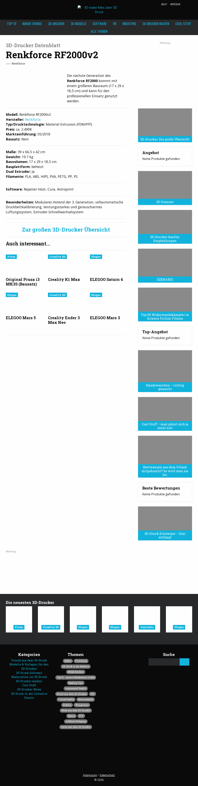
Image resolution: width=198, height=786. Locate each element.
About (164, 4)
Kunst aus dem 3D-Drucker (72, 693)
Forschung (81, 660)
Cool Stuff (183, 23)
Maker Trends (32, 23)
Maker (67, 660)
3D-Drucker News (29, 689)
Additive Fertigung (76, 721)
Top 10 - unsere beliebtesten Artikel (76, 677)
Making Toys (75, 682)
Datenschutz (107, 775)
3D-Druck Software (29, 673)
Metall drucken (76, 671)
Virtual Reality (66, 699)
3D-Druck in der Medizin (75, 666)
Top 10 (11, 23)
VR (114, 23)
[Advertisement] (165, 73)
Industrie (129, 23)
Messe (71, 715)
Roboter (67, 704)
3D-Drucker (56, 23)
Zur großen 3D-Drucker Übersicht (66, 229)
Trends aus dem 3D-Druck (29, 660)
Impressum (175, 4)
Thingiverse (82, 704)
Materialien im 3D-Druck (29, 677)
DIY (92, 693)
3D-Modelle (78, 23)
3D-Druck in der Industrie (29, 693)
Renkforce (18, 63)
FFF (81, 715)
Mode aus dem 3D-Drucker (75, 710)
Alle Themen (99, 31)
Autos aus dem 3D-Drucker (75, 726)
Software (100, 23)
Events (29, 698)
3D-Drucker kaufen (155, 23)
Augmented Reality (75, 688)
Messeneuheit (85, 699)
